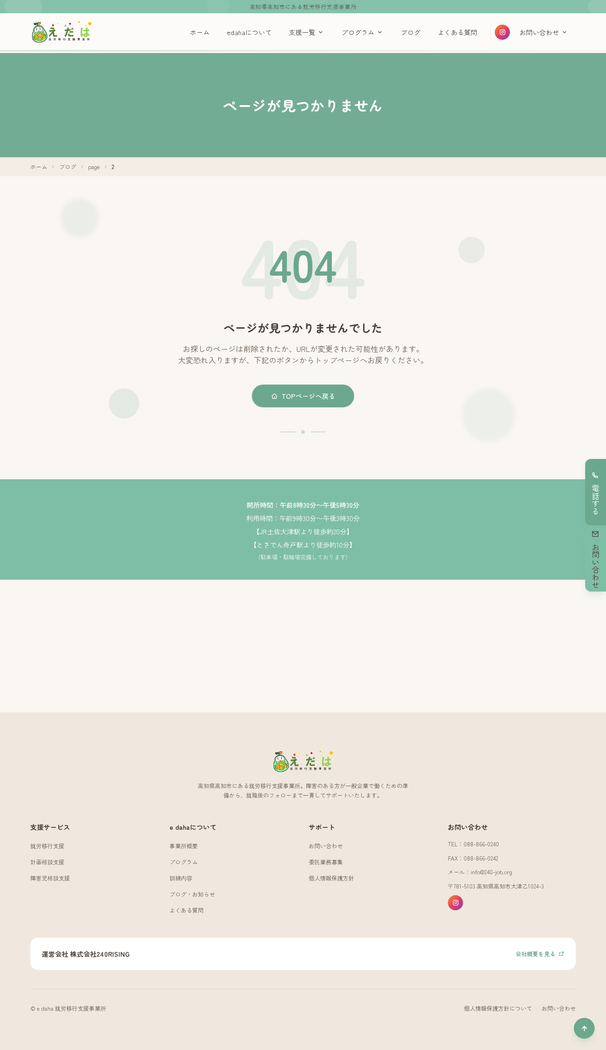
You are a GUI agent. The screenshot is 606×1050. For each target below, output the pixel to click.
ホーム (200, 32)
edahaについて (249, 32)
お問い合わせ (539, 32)
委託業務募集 (326, 862)
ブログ (410, 32)
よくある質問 (457, 32)
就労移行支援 (47, 846)
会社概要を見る (535, 954)
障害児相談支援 (50, 878)
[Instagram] (502, 32)
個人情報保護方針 (331, 878)
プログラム (357, 32)
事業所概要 (183, 846)
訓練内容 (180, 878)
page (94, 167)
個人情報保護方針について (498, 1008)
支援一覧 (302, 32)
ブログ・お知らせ (192, 894)
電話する (595, 500)
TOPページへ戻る (308, 396)
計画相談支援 (47, 862)
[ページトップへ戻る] (584, 1028)
